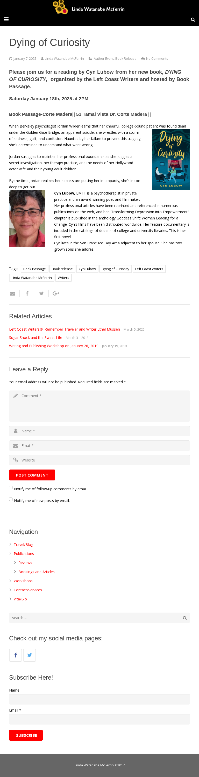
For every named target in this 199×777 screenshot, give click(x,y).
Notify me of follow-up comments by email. (50, 488)
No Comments (157, 58)
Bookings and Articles (36, 571)
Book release (62, 268)
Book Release (126, 58)
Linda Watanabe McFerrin (64, 58)
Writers (63, 277)
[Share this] (27, 293)
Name (14, 690)
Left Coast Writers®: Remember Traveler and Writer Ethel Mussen (64, 329)
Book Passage (34, 268)
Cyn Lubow (87, 268)
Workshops (23, 580)
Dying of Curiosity (115, 268)
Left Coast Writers (149, 268)
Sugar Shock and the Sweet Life (35, 337)
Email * (15, 710)
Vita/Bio (20, 599)
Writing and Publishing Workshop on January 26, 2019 (53, 345)
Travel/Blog (23, 544)
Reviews (25, 562)
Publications (24, 553)
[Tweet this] (41, 293)
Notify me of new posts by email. (42, 500)
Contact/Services (28, 589)
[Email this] (14, 293)
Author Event (104, 58)
